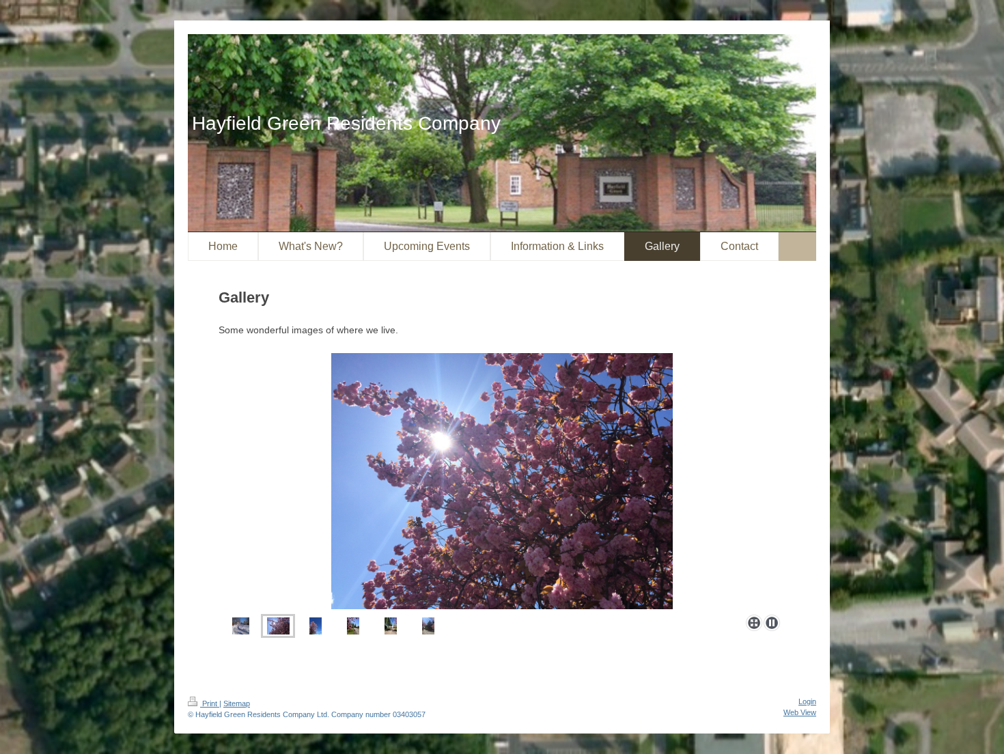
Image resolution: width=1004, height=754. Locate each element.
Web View (799, 712)
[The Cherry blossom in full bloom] (315, 625)
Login (807, 701)
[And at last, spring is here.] (502, 481)
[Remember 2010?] (240, 625)
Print (209, 703)
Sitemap (236, 703)
